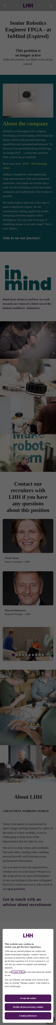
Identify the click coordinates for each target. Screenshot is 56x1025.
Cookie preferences (28, 1016)
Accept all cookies (28, 998)
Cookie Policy (18, 972)
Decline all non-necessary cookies (28, 1007)
